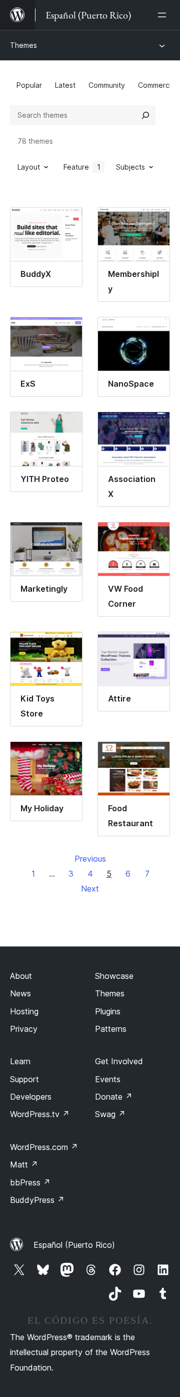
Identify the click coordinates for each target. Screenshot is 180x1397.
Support (24, 1079)
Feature (82, 167)
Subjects (130, 167)
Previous (90, 859)
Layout (29, 167)
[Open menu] (164, 15)
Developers (31, 1097)
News (20, 993)
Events (107, 1079)
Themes (23, 45)
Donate (113, 1097)
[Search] (146, 115)
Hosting (24, 1011)
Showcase (114, 976)
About (21, 976)
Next (90, 889)
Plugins (107, 1011)
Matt (24, 1164)
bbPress (30, 1182)
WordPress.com (44, 1147)
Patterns (110, 1029)
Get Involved (119, 1061)
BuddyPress (37, 1200)
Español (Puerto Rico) (74, 1245)
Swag (110, 1114)
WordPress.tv (40, 1114)
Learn (20, 1061)
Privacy (24, 1029)
